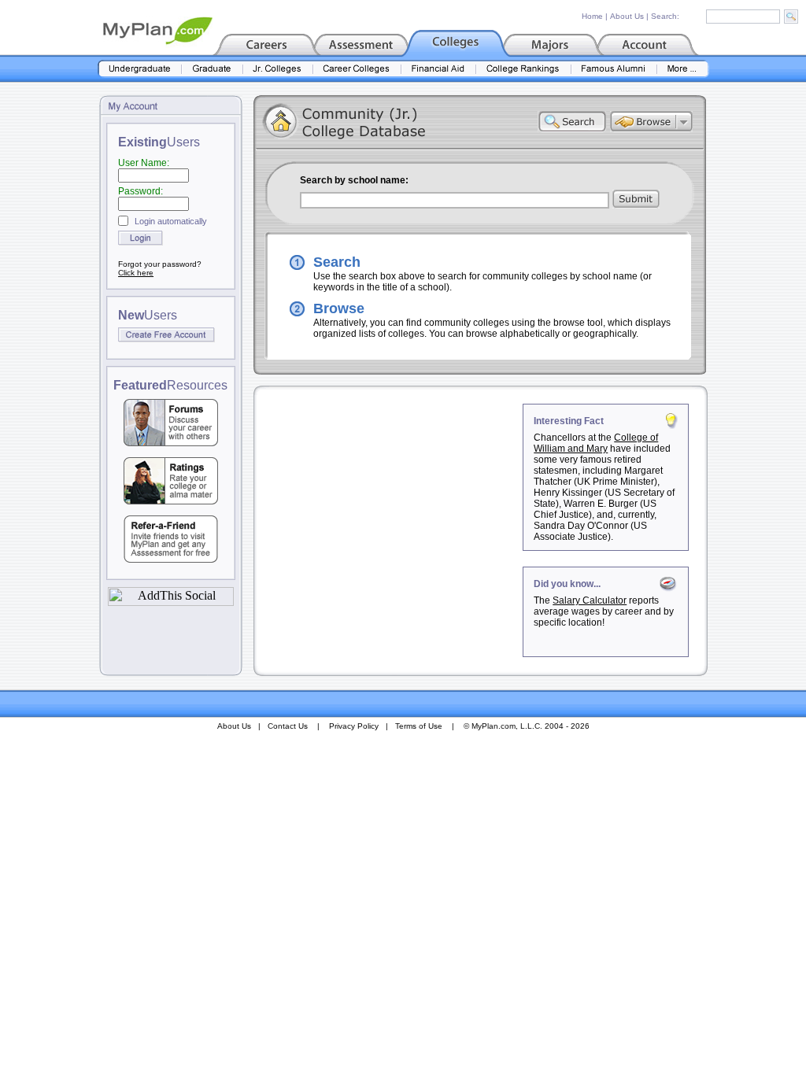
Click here (135, 272)
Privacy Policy (354, 726)
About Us (627, 16)
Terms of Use (418, 726)
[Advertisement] (390, 502)
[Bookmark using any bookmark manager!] (171, 601)
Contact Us (288, 726)
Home (592, 16)
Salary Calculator (590, 600)
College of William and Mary (596, 443)
